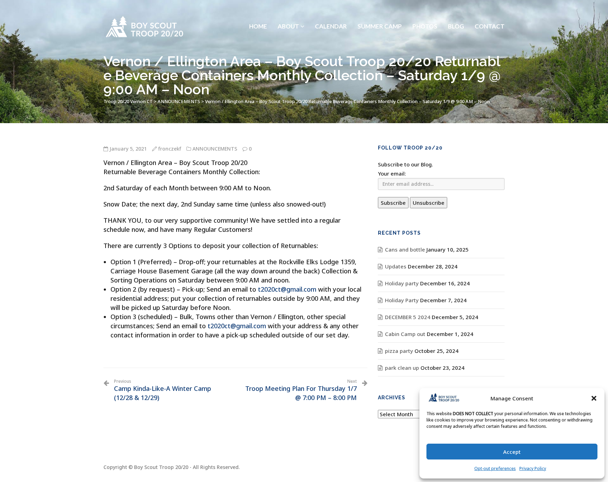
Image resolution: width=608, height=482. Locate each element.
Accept (512, 451)
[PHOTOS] (424, 9)
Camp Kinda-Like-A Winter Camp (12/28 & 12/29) (162, 390)
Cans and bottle (405, 249)
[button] (593, 398)
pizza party (399, 350)
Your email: (392, 173)
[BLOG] (456, 9)
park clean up (402, 367)
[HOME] (258, 9)
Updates (395, 266)
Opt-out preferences (495, 468)
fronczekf (169, 148)
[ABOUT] (291, 9)
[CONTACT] (490, 9)
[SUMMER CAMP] (379, 9)
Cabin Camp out (405, 333)
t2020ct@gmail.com (287, 289)
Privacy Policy (532, 468)
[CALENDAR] (331, 9)
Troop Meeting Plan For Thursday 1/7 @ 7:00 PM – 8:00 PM (301, 390)
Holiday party (402, 283)
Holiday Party (402, 300)
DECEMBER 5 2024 (407, 317)
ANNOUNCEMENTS (214, 148)
